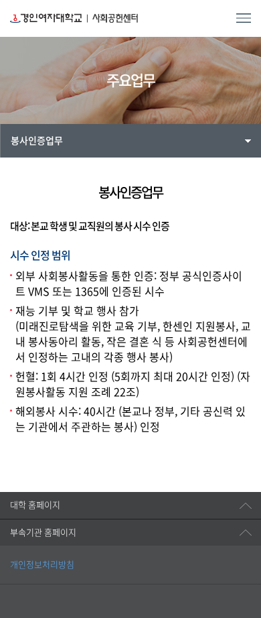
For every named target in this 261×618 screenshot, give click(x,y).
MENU (243, 18)
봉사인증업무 (37, 140)
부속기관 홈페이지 (43, 532)
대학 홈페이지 (35, 505)
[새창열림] (31, 583)
